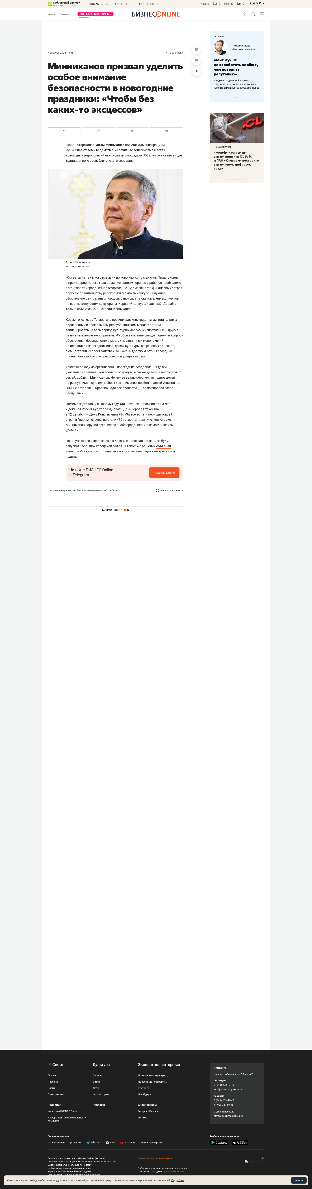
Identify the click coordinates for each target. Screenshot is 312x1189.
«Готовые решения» (243, 49)
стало (85, 441)
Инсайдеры (144, 1094)
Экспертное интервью (159, 1064)
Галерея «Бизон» (148, 1111)
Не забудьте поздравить (152, 1081)
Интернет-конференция (152, 1075)
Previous (215, 97)
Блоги (51, 1088)
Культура (101, 1064)
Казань (205, 3)
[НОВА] (95, 15)
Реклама (99, 1105)
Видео (96, 1081)
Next (260, 97)
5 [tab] (235, 179)
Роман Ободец (241, 45)
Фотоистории (101, 1094)
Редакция (54, 1105)
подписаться (164, 472)
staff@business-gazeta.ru (228, 1115)
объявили (163, 446)
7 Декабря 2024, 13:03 (60, 52)
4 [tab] (234, 179)
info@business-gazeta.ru (228, 1089)
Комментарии (115, 510)
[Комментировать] (196, 49)
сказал (166, 155)
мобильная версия (151, 1142)
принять (299, 1180)
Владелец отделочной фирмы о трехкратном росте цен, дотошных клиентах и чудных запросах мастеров (236, 84)
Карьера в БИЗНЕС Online (63, 1111)
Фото (96, 1088)
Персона (53, 1081)
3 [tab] (238, 97)
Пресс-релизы (56, 1094)
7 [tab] (239, 179)
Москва (228, 3)
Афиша (52, 1075)
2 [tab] (236, 97)
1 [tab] (228, 179)
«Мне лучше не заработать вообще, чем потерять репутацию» (236, 67)
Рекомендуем (222, 146)
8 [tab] (241, 179)
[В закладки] (196, 60)
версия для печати (172, 490)
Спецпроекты (147, 1105)
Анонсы (97, 1075)
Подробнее (177, 1180)
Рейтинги (143, 1088)
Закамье (65, 14)
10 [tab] (244, 179)
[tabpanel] (237, 65)
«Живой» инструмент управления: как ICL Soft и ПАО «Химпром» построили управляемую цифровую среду (236, 160)
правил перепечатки (173, 1171)
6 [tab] (237, 179)
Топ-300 (142, 1117)
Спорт (57, 1064)
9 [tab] (243, 179)
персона (219, 36)
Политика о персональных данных (155, 1158)
